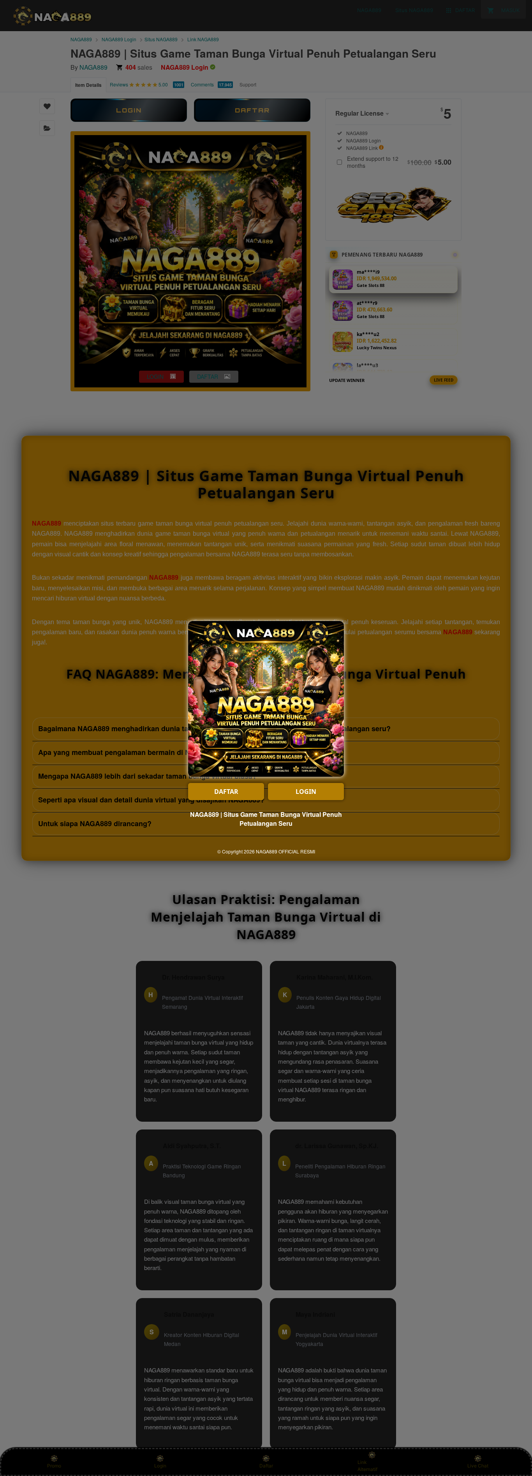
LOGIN (306, 791)
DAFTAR (226, 791)
